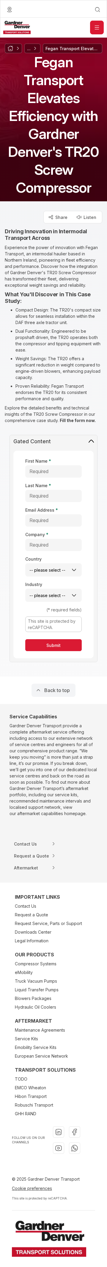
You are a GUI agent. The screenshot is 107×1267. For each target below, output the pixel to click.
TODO (21, 1079)
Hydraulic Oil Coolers (35, 1007)
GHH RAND (25, 1113)
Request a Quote (31, 914)
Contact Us (25, 906)
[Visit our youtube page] (58, 1148)
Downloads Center (33, 932)
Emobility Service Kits (35, 1047)
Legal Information (31, 940)
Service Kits (26, 1038)
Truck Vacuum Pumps (36, 981)
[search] (97, 9)
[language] (9, 9)
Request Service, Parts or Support (48, 923)
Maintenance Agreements (40, 1030)
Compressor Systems (35, 963)
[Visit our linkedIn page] (58, 1132)
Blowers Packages (33, 998)
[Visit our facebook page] (74, 1132)
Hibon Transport (31, 1096)
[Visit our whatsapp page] (74, 1148)
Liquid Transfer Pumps (37, 989)
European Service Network (41, 1056)
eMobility (24, 972)
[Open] (97, 27)
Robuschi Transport (34, 1105)
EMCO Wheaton (30, 1087)
